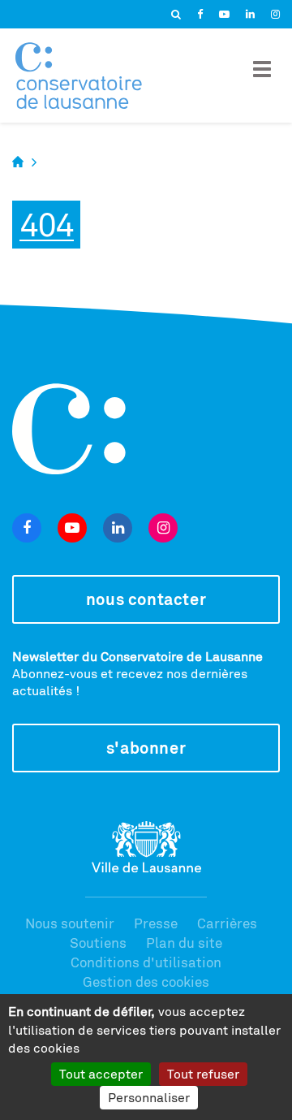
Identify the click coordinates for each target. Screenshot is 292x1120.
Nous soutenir (69, 923)
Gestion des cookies (146, 981)
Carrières (227, 923)
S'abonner (146, 747)
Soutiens (98, 942)
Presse (156, 923)
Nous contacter (146, 599)
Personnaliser (149, 1097)
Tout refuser (203, 1074)
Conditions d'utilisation (146, 962)
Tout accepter (101, 1074)
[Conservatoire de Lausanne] (78, 75)
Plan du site (184, 942)
